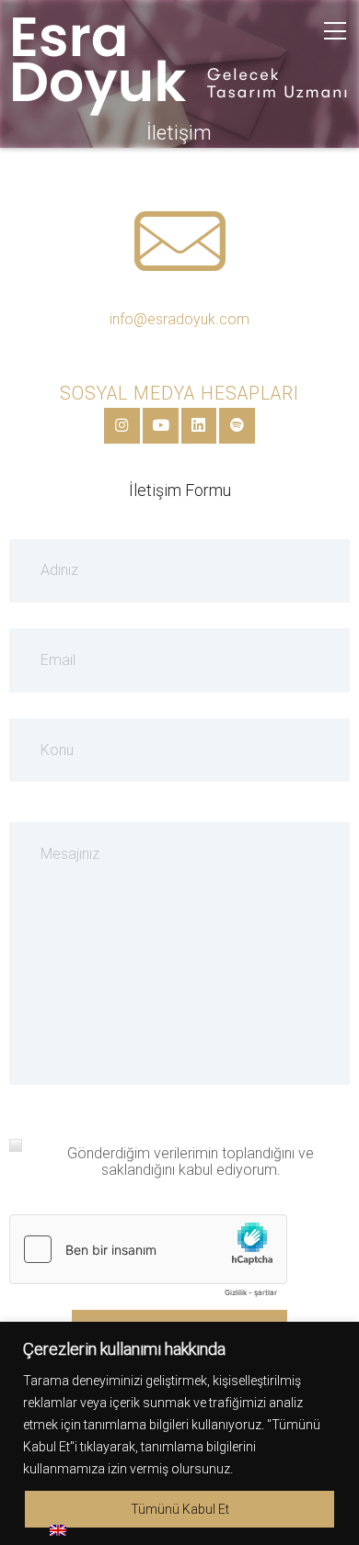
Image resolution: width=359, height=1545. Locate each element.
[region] (179, 1433)
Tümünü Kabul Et (180, 1509)
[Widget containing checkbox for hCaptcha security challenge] (148, 1260)
